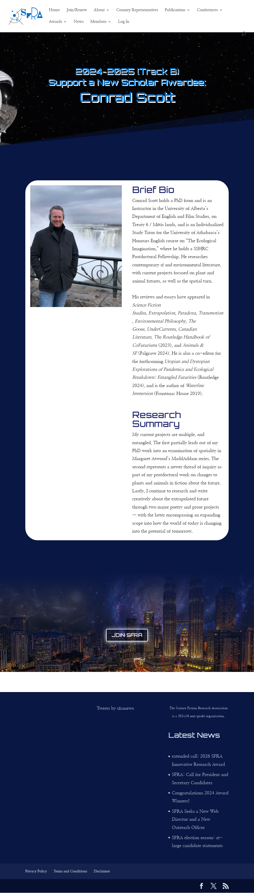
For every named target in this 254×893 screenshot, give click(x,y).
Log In (123, 22)
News (79, 22)
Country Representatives (137, 10)
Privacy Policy (36, 871)
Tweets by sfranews (115, 708)
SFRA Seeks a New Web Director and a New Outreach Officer (195, 819)
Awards (55, 22)
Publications (175, 10)
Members (98, 22)
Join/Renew (76, 10)
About (99, 10)
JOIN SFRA (127, 635)
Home (54, 10)
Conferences (207, 10)
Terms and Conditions (70, 871)
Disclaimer (102, 871)
